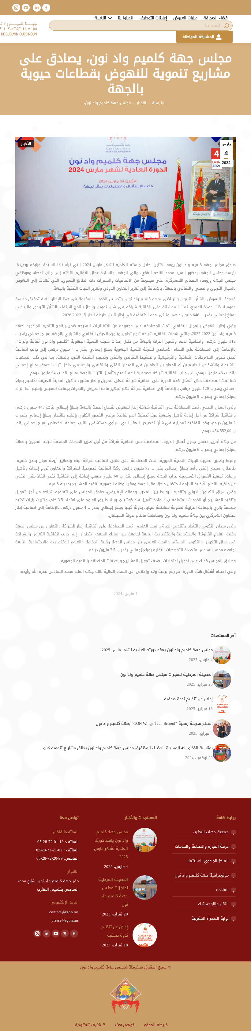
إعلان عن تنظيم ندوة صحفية (188, 699)
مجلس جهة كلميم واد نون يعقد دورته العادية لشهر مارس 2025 (157, 650)
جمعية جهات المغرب (211, 832)
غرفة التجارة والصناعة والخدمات (202, 846)
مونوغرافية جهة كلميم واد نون (202, 875)
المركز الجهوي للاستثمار (208, 861)
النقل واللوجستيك (213, 904)
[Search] (226, 26)
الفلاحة (222, 889)
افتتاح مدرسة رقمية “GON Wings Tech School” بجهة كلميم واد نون (154, 723)
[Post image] (222, 655)
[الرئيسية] (158, 103)
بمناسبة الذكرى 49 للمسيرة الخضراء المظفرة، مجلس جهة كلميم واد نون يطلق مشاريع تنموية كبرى (127, 748)
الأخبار (26, 143)
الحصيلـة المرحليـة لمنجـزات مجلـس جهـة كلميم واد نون (166, 674)
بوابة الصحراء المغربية (210, 918)
